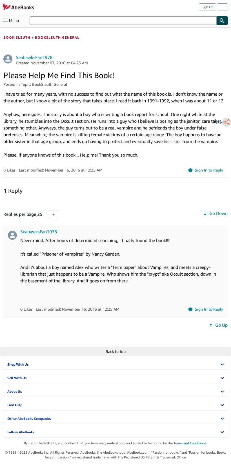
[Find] (222, 20)
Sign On (207, 7)
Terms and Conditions (190, 443)
